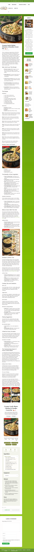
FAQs (29, 4)
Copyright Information (14, 550)
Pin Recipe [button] (13, 416)
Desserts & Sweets (22, 4)
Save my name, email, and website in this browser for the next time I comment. (11, 540)
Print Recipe (8, 416)
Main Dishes (14, 4)
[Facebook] (11, 1)
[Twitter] (17, 1)
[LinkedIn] (20, 1)
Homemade (4, 507)
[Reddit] (18, 1)
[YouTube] (22, 1)
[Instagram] (13, 1)
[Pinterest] (15, 1)
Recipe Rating (4, 521)
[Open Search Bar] (9, 12)
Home (9, 4)
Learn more (29, 53)
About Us (16, 8)
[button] (17, 456)
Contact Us (10, 8)
